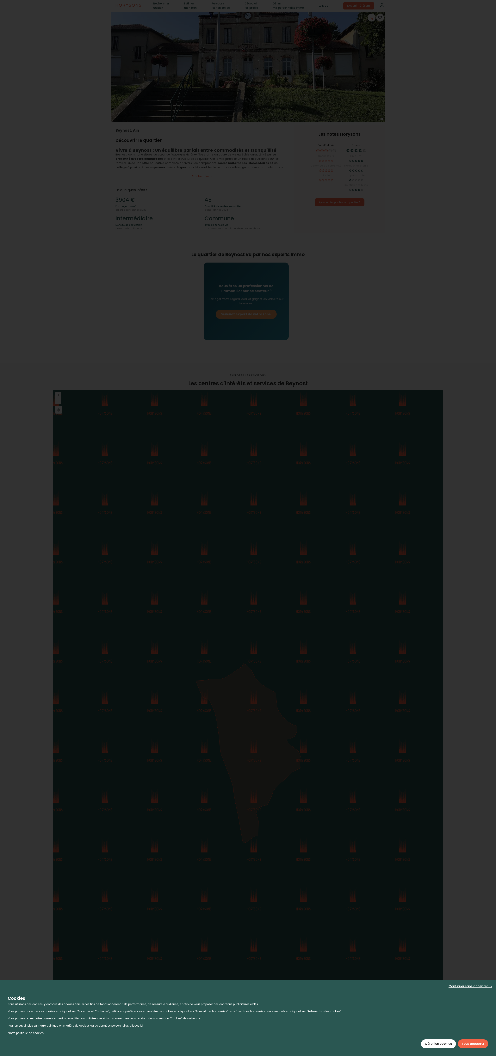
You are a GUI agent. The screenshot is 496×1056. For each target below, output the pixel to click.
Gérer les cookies (438, 1043)
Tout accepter (473, 1043)
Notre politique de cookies (26, 1033)
